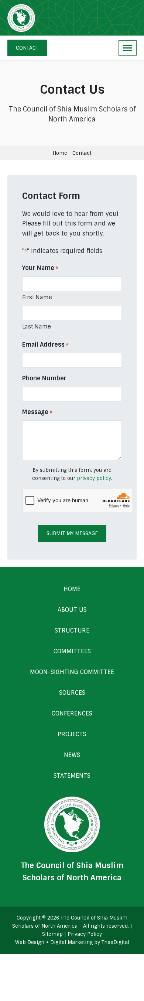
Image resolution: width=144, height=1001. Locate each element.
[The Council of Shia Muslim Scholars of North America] (21, 18)
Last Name (36, 326)
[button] (128, 48)
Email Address (45, 344)
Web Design (29, 942)
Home (59, 153)
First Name (37, 297)
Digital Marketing (71, 942)
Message (37, 412)
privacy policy (94, 478)
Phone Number (44, 378)
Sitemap (52, 934)
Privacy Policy (85, 934)
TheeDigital (115, 942)
